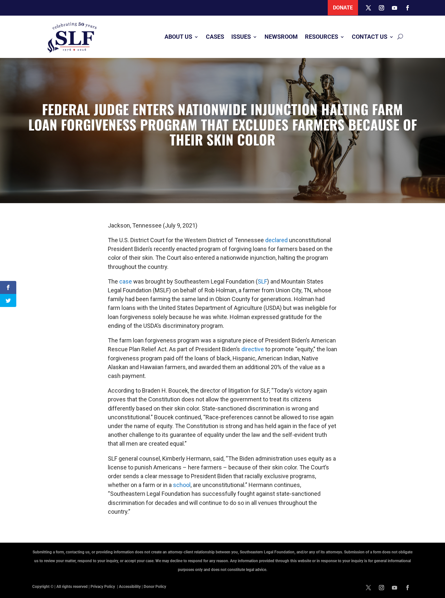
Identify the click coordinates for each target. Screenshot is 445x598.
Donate (343, 8)
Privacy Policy (103, 586)
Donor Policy (155, 586)
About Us (178, 36)
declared (276, 240)
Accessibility (130, 586)
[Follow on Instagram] (381, 8)
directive (252, 349)
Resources (321, 36)
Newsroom (281, 36)
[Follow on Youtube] (394, 8)
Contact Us (369, 36)
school (182, 484)
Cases (215, 36)
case (125, 281)
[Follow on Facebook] (407, 8)
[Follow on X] (368, 8)
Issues (241, 36)
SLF (262, 281)
